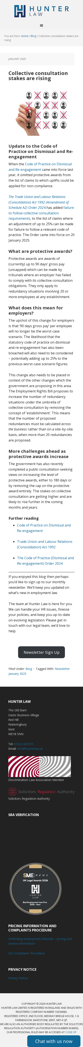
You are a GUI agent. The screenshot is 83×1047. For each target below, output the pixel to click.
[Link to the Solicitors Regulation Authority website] (41, 794)
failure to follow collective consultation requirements (41, 213)
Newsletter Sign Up (42, 652)
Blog (29, 669)
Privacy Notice (18, 978)
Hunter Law (41, 10)
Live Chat (53, 1041)
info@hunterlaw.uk (30, 749)
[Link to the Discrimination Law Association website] (39, 775)
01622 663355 (24, 744)
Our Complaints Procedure (26, 953)
